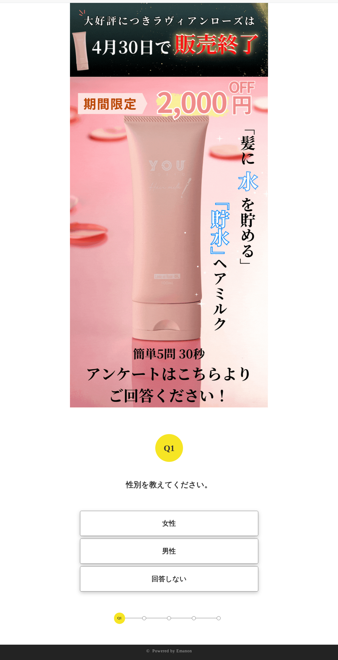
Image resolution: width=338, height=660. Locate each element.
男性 (169, 551)
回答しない (169, 579)
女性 (169, 523)
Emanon (184, 651)
